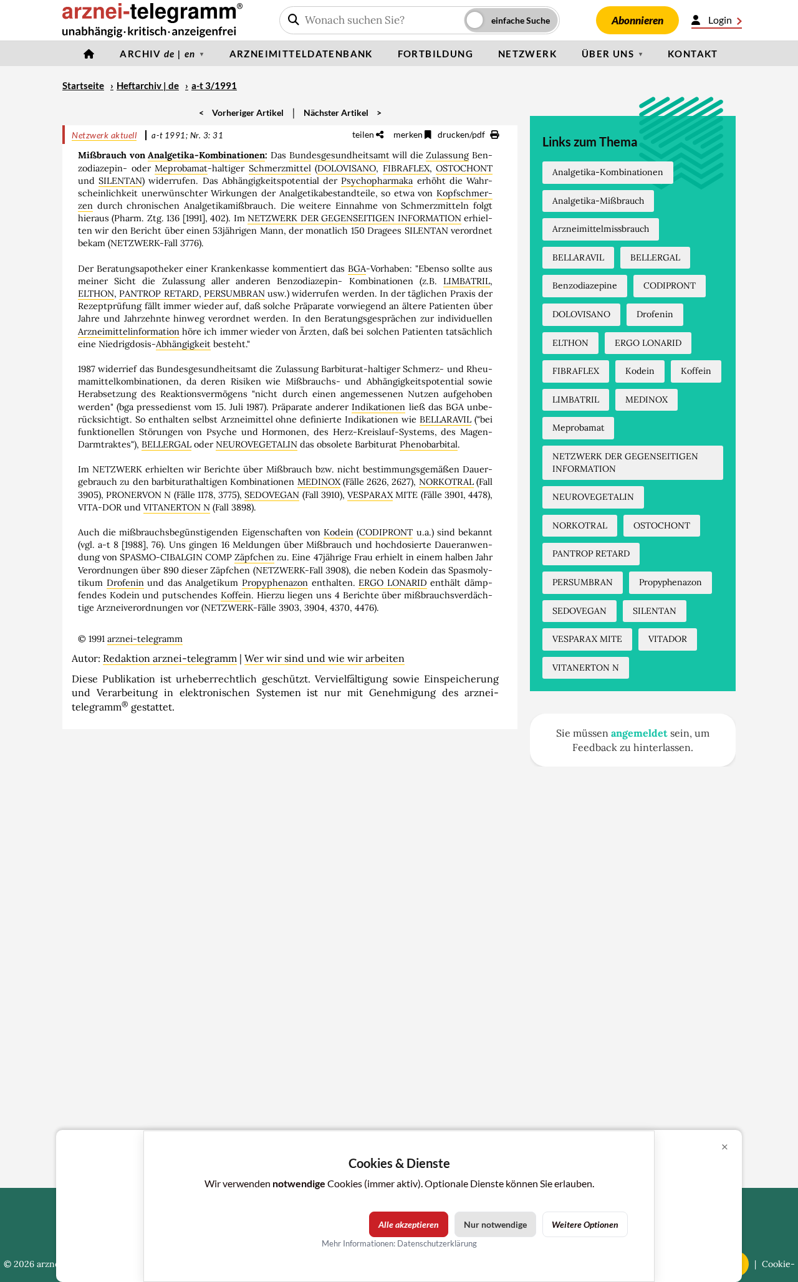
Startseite (83, 85)
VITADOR (667, 638)
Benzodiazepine (584, 285)
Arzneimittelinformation (129, 331)
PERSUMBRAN (234, 293)
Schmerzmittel (280, 168)
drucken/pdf (462, 134)
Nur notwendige (495, 1224)
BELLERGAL (166, 444)
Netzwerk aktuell (104, 135)
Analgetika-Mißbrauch (598, 200)
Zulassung (447, 155)
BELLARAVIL (445, 419)
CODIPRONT (386, 532)
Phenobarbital (429, 444)
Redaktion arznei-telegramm (170, 658)
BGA (357, 268)
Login (720, 20)
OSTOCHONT (464, 168)
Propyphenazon (275, 582)
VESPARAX (370, 494)
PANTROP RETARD (158, 293)
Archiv (157, 53)
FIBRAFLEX (406, 168)
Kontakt (693, 53)
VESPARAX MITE (587, 638)
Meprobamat (181, 168)
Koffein (236, 595)
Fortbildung (435, 53)
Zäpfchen (254, 557)
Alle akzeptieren (408, 1224)
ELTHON (96, 293)
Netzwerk (527, 53)
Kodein (338, 532)
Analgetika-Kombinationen (206, 155)
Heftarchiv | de (148, 85)
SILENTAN (120, 180)
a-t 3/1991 (214, 85)
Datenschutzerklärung (437, 1243)
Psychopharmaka (377, 180)
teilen (364, 134)
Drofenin (125, 582)
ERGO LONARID (392, 582)
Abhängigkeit (183, 344)
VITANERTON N (176, 507)
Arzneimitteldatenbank (301, 53)
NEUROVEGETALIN (256, 444)
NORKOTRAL (446, 481)
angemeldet (639, 733)
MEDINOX (318, 481)
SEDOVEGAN (271, 494)
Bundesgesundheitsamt (339, 155)
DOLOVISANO (346, 168)
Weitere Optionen (585, 1224)
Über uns (608, 53)
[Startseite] (89, 53)
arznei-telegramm (145, 638)
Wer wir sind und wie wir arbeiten (324, 658)
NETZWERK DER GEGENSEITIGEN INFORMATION (354, 218)
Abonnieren (637, 20)
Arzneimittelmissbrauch (600, 228)
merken (409, 134)
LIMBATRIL (466, 281)
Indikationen (378, 407)
